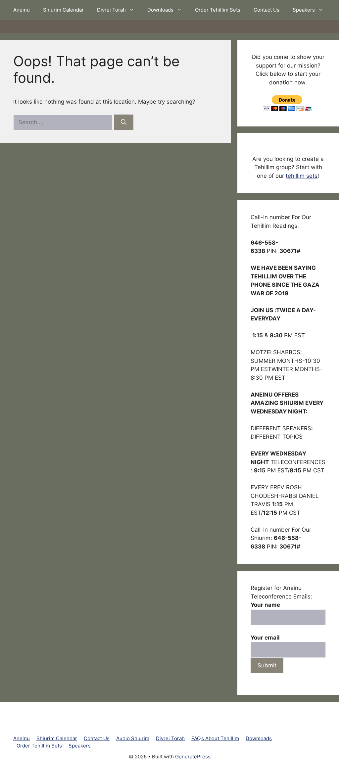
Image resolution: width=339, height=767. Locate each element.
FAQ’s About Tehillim (215, 738)
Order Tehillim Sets (217, 10)
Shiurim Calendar (63, 10)
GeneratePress (193, 756)
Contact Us (266, 10)
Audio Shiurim (132, 738)
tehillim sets (301, 175)
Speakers (304, 10)
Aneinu (21, 10)
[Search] (123, 122)
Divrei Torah (111, 10)
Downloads (160, 10)
